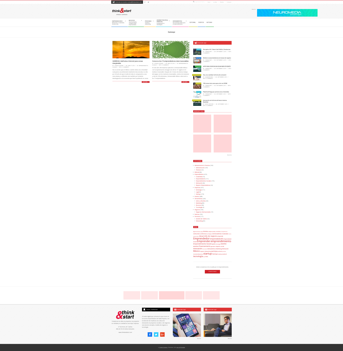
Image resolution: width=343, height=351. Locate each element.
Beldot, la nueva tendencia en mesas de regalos (217, 58)
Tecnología (198, 66)
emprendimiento (221, 241)
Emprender (203, 241)
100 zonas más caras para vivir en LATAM (215, 83)
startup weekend (222, 254)
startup (207, 253)
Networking (199, 221)
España (213, 244)
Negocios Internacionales (203, 212)
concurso (196, 234)
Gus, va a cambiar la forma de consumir (214, 75)
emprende (220, 236)
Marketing (199, 203)
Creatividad (199, 176)
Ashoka (205, 231)
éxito (206, 256)
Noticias (199, 49)
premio (224, 251)
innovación (197, 248)
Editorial (197, 172)
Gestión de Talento (201, 219)
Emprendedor (201, 238)
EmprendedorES (197, 75)
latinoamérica (211, 249)
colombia (218, 231)
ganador (213, 246)
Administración (200, 168)
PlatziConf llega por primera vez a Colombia (216, 92)
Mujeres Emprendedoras (203, 185)
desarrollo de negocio (208, 236)
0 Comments (125, 67)
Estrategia (199, 190)
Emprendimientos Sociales (203, 181)
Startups (199, 58)
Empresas (197, 187)
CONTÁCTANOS (212, 271)
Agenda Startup (197, 231)
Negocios (197, 209)
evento (223, 244)
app (202, 231)
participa (214, 251)
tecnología (198, 256)
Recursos (198, 83)
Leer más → (146, 82)
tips (204, 256)
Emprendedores (199, 174)
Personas (197, 216)
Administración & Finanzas (202, 165)
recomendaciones (198, 254)
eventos (196, 246)
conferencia (203, 234)
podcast (220, 251)
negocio (202, 251)
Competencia (224, 231)
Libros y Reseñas (201, 201)
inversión (204, 249)
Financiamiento (204, 246)
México (196, 251)
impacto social (220, 246)
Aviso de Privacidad (181, 347)
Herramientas (198, 198)
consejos (209, 234)
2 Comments (206, 61)
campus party (211, 231)
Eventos (197, 196)
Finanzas (198, 170)
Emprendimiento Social (202, 244)
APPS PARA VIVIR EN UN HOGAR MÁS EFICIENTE (217, 66)
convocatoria (216, 234)
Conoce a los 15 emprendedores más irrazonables (170, 61)
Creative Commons (163, 347)
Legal (197, 192)
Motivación (199, 183)
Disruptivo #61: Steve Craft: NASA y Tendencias (216, 49)
